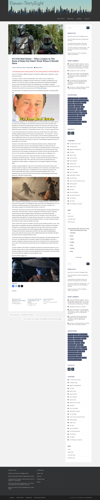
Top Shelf (84, 121)
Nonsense (79, 18)
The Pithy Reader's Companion (74, 121)
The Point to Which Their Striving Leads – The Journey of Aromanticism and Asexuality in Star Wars (78, 49)
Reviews (78, 111)
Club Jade (11, 497)
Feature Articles (73, 158)
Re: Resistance (80, 109)
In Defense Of (71, 106)
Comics (72, 239)
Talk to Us (87, 18)
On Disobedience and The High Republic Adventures (77, 76)
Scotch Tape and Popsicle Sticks (77, 181)
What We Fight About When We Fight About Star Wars (78, 40)
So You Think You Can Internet (74, 113)
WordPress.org (71, 222)
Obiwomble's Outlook (75, 175)
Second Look (83, 111)
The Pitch (79, 119)
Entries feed (70, 216)
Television (72, 233)
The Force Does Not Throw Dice (74, 117)
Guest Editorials (73, 161)
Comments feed (71, 219)
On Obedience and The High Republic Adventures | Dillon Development (77, 81)
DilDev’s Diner (39, 67)
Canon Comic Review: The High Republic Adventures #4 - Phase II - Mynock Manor (78, 74)
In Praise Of (77, 106)
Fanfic (71, 245)
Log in (69, 213)
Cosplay (72, 242)
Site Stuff (72, 189)
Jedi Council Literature (39, 497)
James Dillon (30, 67)
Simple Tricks (70, 18)
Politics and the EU (72, 109)
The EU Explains (81, 115)
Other (71, 251)
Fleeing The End (77, 102)
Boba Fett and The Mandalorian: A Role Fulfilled (18, 299)
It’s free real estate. (41, 88)
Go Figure (84, 102)
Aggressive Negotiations (75, 149)
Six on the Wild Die (74, 192)
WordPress (89, 497)
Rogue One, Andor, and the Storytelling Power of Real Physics (77, 53)
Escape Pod (70, 100)
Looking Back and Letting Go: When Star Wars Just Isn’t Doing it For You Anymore (77, 44)
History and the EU (79, 104)
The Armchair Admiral (75, 195)
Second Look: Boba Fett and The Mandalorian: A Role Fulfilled (34, 300)
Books (71, 236)
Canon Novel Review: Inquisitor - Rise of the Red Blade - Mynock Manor (78, 64)
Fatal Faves (70, 102)
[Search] (88, 28)
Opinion (38, 482)
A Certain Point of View (75, 143)
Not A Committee (74, 172)
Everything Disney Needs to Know (81, 100)
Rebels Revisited (71, 111)
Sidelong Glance (73, 183)
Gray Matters (70, 104)
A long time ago (73, 146)
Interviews (72, 169)
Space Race (84, 113)
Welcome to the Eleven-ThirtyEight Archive (78, 36)
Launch (82, 106)
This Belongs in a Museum (76, 203)
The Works (72, 201)
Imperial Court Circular (75, 166)
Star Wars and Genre (72, 115)
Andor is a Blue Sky (81, 70)
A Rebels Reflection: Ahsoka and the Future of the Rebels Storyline (78, 88)
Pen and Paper (73, 178)
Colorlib (80, 497)
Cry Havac (72, 152)
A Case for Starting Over (73, 98)
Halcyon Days (73, 163)
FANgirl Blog (29, 497)
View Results (79, 257)
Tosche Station (19, 497)
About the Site (60, 18)
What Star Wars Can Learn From (74, 124)
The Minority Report (72, 119)
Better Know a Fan (83, 98)
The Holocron (73, 198)
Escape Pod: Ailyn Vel (48, 299)
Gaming (72, 248)
